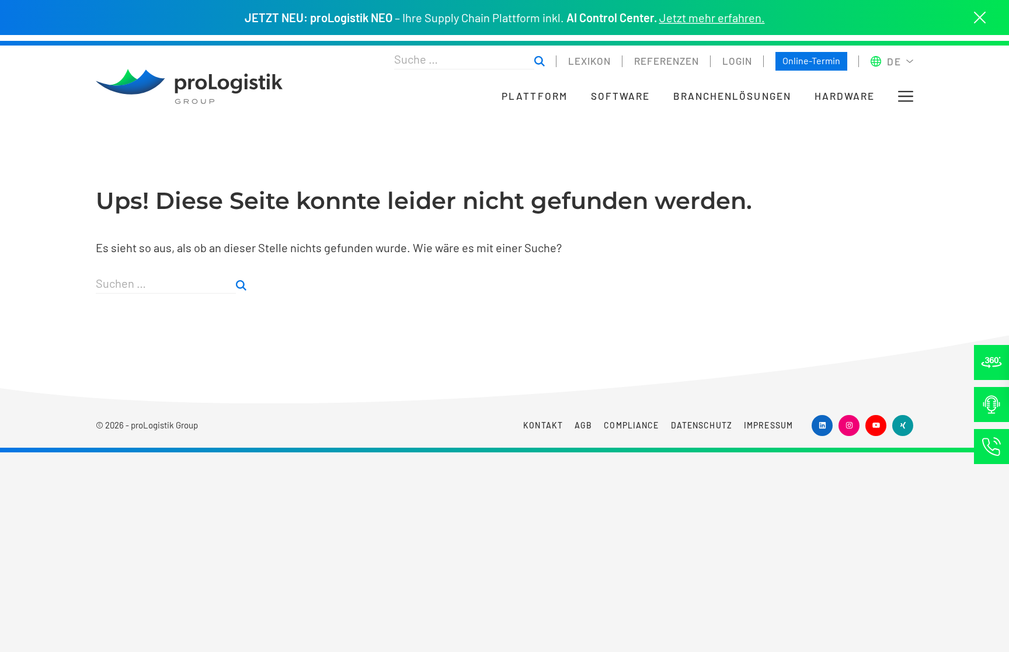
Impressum (768, 425)
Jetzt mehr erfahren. (712, 18)
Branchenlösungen (732, 96)
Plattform (534, 96)
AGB (583, 425)
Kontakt (543, 425)
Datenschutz (701, 425)
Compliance (631, 425)
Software (620, 96)
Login (737, 61)
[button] (905, 96)
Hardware (845, 96)
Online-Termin (811, 60)
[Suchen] (539, 61)
